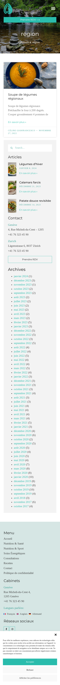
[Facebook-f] (6, 629)
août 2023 (19, 297)
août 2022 (19, 347)
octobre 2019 (21, 489)
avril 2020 (19, 464)
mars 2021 (20, 418)
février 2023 (21, 322)
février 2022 (21, 372)
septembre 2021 (23, 393)
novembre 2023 (23, 284)
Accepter (30, 662)
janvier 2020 (21, 477)
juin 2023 (19, 305)
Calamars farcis (30, 182)
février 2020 (21, 472)
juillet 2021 (20, 401)
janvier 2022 (21, 376)
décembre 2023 (22, 280)
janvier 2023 (21, 326)
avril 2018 (19, 498)
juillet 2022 (20, 351)
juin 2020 (19, 456)
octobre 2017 (21, 506)
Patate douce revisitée (35, 200)
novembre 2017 (23, 502)
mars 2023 (20, 318)
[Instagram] (12, 629)
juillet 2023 (20, 301)
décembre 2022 (22, 330)
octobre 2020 (21, 439)
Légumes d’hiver (31, 164)
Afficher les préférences (30, 678)
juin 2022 (19, 355)
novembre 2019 (23, 485)
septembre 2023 (23, 293)
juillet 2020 (20, 451)
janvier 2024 (21, 276)
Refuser (30, 670)
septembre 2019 (23, 493)
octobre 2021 (21, 389)
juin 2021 (19, 406)
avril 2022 (19, 364)
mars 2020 (20, 468)
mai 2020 (19, 460)
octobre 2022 (21, 339)
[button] (55, 634)
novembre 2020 (23, 435)
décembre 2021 (22, 380)
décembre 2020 (22, 431)
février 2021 (21, 422)
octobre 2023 (21, 288)
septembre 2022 (23, 343)
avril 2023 (19, 314)
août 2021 (19, 397)
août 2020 (19, 447)
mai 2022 (19, 359)
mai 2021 (19, 410)
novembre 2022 (23, 334)
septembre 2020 (23, 443)
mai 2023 (19, 309)
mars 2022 (20, 368)
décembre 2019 (22, 481)
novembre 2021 (23, 385)
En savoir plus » (17, 122)
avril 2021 (19, 414)
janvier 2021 (21, 426)
